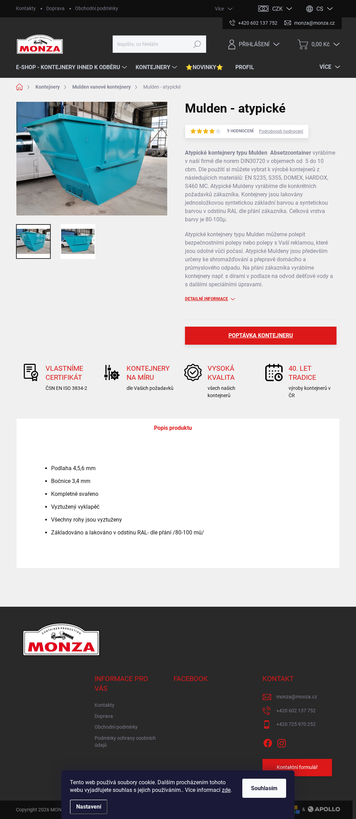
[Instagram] (281, 742)
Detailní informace (206, 298)
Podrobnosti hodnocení (281, 131)
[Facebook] (267, 742)
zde (226, 790)
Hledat (197, 44)
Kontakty (26, 8)
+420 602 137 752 (296, 710)
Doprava (55, 8)
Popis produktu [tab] (173, 428)
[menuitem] (72, 67)
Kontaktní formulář (297, 767)
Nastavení (88, 806)
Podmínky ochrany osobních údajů (125, 741)
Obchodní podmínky (96, 8)
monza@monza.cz (296, 696)
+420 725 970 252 (296, 724)
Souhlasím (264, 788)
